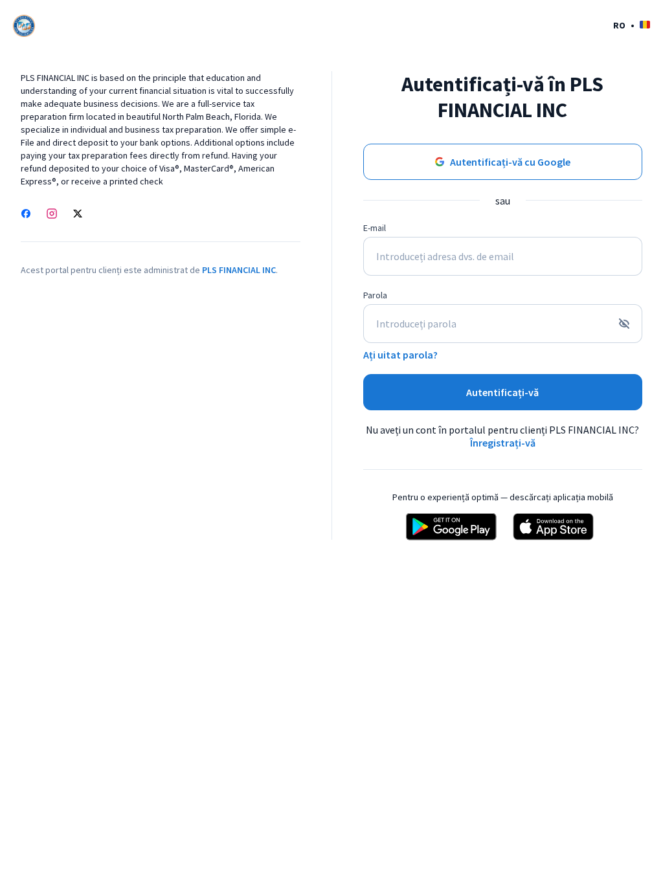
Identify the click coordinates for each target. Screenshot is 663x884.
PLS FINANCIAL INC (239, 270)
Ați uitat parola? (400, 354)
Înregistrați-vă (502, 442)
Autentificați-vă (502, 392)
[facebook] (26, 214)
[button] (631, 25)
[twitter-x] (78, 214)
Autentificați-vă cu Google (510, 161)
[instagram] (52, 214)
